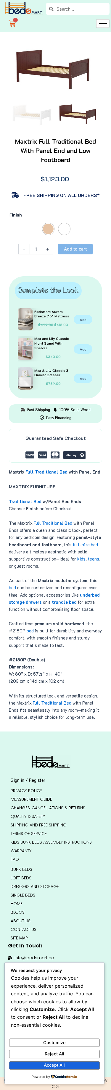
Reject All (54, 1054)
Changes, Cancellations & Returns (48, 808)
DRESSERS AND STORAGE (35, 886)
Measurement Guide (31, 799)
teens (93, 559)
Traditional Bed (25, 501)
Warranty (21, 851)
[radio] (48, 229)
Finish (15, 214)
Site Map (19, 938)
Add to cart (75, 249)
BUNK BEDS (21, 869)
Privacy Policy (26, 791)
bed (12, 587)
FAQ (15, 859)
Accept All (54, 1065)
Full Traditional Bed (46, 472)
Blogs (18, 912)
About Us (20, 921)
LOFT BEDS (21, 878)
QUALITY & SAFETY (28, 816)
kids (81, 559)
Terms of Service (29, 834)
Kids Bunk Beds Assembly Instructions (51, 842)
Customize (54, 1042)
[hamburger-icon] (103, 23)
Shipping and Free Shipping (39, 825)
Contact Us (23, 929)
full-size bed (85, 545)
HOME (16, 904)
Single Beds (23, 895)
